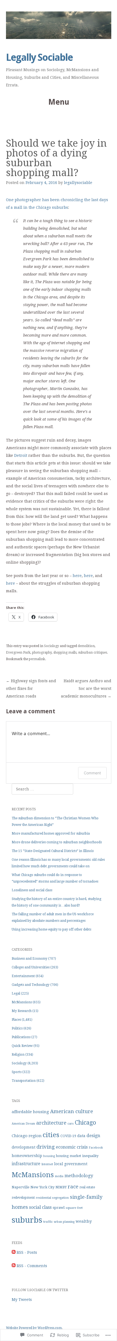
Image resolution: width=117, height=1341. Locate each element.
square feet (74, 1208)
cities (51, 1135)
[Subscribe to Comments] (14, 1266)
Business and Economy (29, 959)
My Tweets (22, 1299)
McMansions (22, 1002)
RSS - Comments (32, 1266)
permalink (37, 659)
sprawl (58, 1208)
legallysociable (78, 182)
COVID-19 (68, 1136)
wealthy (84, 1221)
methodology (78, 1175)
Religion (18, 1054)
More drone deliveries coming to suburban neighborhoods (57, 842)
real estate (87, 1187)
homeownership (27, 1155)
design (93, 1135)
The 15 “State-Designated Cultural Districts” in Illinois (53, 851)
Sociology (51, 646)
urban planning (64, 1222)
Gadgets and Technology (31, 985)
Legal (16, 993)
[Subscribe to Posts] (14, 1252)
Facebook (96, 1147)
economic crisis (72, 1147)
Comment (92, 773)
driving (45, 1147)
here (77, 575)
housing (49, 1156)
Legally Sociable (39, 57)
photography (42, 652)
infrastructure (26, 1163)
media (59, 1176)
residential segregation (52, 1198)
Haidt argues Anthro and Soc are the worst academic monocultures (86, 688)
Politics (17, 1028)
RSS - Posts (27, 1252)
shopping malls (64, 652)
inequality (90, 1156)
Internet (47, 1164)
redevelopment (23, 1198)
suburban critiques (92, 652)
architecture (51, 1123)
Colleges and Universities (31, 967)
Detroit (20, 455)
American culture (71, 1111)
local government (70, 1164)
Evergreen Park (18, 652)
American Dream (23, 1123)
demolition (86, 646)
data (81, 1136)
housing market (68, 1156)
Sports (16, 1072)
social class (40, 1207)
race (73, 1186)
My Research (22, 1011)
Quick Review (22, 1046)
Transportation (24, 1081)
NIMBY (61, 1187)
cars (70, 1123)
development (23, 1147)
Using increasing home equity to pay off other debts (51, 929)
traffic (48, 1222)
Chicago (85, 1122)
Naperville (20, 1187)
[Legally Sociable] (58, 25)
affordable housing (30, 1111)
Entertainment (23, 976)
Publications (21, 1037)
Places (16, 1020)
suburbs (27, 1220)
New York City (42, 1187)
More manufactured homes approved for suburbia (51, 833)
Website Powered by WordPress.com (34, 1328)
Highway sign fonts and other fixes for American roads (31, 688)
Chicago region (27, 1135)
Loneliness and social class (32, 890)
